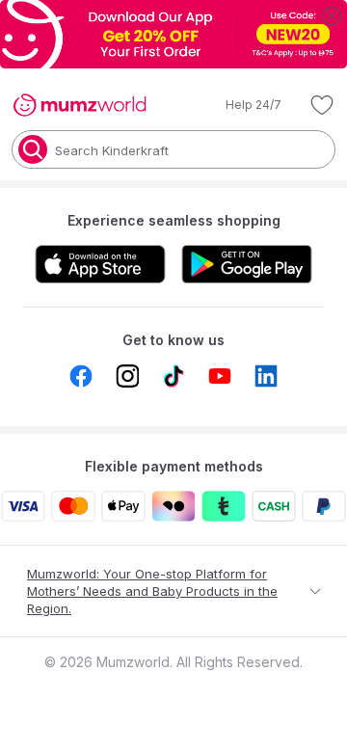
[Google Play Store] (246, 264)
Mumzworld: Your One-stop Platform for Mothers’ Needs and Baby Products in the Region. (152, 591)
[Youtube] (219, 376)
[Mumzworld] (79, 105)
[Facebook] (81, 376)
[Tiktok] (173, 376)
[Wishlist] (321, 105)
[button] (240, 105)
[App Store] (100, 264)
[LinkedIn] (266, 376)
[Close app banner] (331, 15)
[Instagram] (127, 376)
